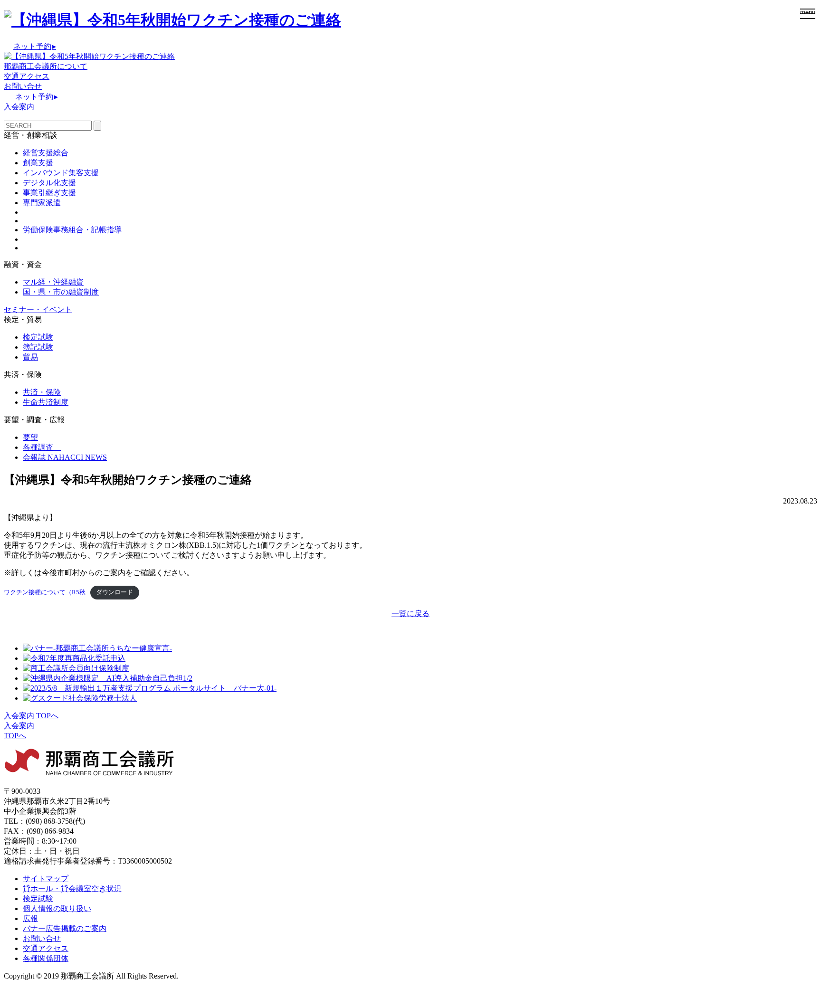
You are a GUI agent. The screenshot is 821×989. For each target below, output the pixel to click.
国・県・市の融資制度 (61, 292)
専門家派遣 (42, 203)
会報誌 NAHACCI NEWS (65, 457)
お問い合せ (23, 86)
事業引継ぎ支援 (49, 193)
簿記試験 (38, 347)
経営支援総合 (45, 153)
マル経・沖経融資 (53, 282)
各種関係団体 (45, 958)
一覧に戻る (410, 613)
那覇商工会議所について (45, 66)
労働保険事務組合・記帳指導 (72, 230)
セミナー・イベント (38, 309)
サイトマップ (45, 879)
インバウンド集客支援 (61, 173)
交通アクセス (26, 76)
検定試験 (38, 337)
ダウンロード (114, 592)
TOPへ (47, 716)
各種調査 (42, 447)
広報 (30, 918)
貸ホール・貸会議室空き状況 (72, 888)
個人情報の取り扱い (57, 908)
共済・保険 (42, 392)
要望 (30, 437)
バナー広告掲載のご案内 (64, 928)
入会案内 (19, 107)
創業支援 (38, 163)
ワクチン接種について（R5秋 (45, 592)
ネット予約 (34, 46)
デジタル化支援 (49, 183)
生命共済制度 (45, 402)
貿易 (30, 357)
